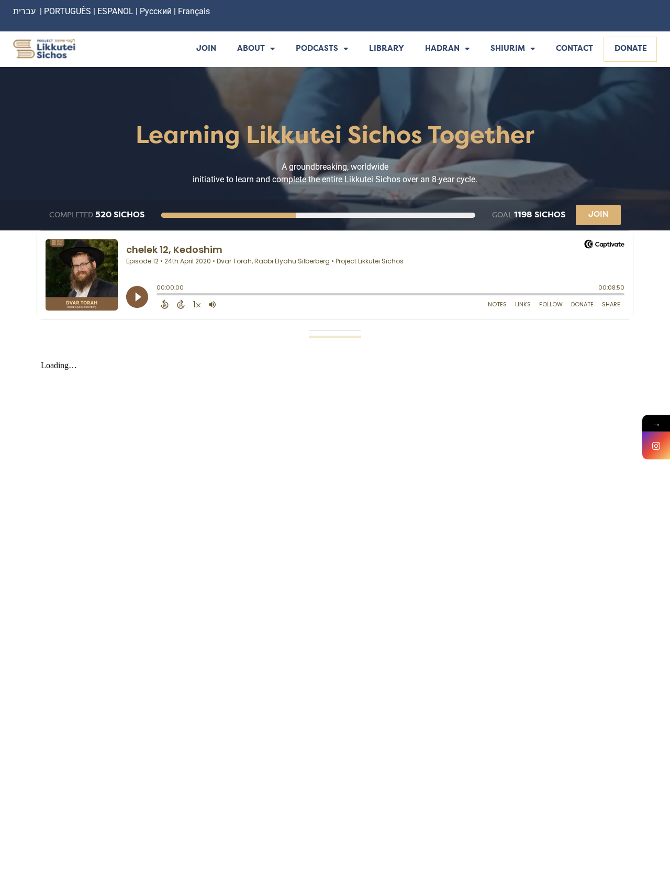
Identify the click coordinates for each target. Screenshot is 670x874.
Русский (157, 11)
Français (194, 11)
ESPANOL (115, 11)
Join (206, 49)
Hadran (442, 49)
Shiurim (507, 49)
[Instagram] (656, 445)
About (251, 49)
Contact (574, 49)
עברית (24, 11)
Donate (631, 49)
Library (386, 49)
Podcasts (317, 49)
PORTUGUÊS (67, 11)
